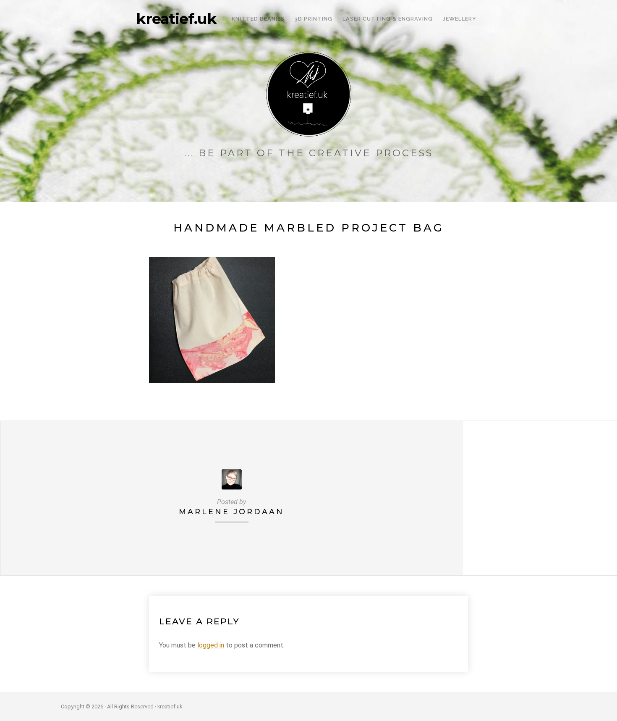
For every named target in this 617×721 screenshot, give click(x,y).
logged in (210, 645)
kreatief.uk (176, 19)
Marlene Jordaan (231, 511)
